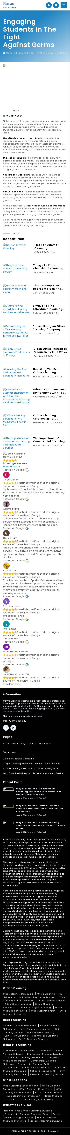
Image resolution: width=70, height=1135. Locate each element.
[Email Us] (56, 5)
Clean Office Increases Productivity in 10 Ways (50, 350)
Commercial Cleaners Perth (19, 1050)
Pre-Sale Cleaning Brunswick (46, 1121)
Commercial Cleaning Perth (34, 1064)
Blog (23, 743)
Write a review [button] (11, 466)
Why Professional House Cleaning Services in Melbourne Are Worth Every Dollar (40, 825)
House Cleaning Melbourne (34, 1029)
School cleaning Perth (46, 768)
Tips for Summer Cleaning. (46, 246)
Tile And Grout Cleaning (40, 1032)
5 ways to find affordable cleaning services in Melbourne (49, 309)
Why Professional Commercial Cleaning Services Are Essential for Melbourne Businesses (38, 791)
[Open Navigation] (64, 5)
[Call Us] (49, 5)
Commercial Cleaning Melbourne (24, 1057)
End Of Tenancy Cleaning (33, 1039)
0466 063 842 (18, 720)
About (15, 743)
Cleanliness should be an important (44, 205)
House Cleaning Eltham (48, 1092)
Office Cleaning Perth (43, 1010)
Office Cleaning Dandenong (35, 1007)
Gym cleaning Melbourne (16, 773)
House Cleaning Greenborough (22, 1096)
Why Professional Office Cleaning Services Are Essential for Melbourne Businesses (39, 808)
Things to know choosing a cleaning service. (48, 268)
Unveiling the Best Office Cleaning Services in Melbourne (49, 372)
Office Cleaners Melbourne (18, 994)
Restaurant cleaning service (48, 773)
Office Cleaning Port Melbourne (36, 997)
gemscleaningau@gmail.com (25, 716)
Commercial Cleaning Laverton (45, 1054)
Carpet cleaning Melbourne (18, 763)
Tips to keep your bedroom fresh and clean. (47, 289)
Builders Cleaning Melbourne (18, 759)
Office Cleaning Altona (18, 1004)
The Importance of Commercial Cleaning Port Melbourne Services (49, 443)
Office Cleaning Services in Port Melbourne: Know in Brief (47, 420)
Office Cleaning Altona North (35, 1089)
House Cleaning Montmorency (36, 1099)
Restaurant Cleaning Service (46, 1074)
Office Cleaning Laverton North (20, 1085)
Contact (32, 743)
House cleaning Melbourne (17, 768)
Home (9, 53)
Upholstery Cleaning (16, 1035)
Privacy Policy (46, 743)
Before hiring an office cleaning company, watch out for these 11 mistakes (49, 331)
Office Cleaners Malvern (51, 1000)
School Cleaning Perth (43, 1071)
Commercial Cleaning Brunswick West (27, 1114)
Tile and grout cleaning (48, 763)
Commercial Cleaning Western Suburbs (27, 1067)
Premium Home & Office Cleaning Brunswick (28, 1110)
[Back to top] (64, 1129)
